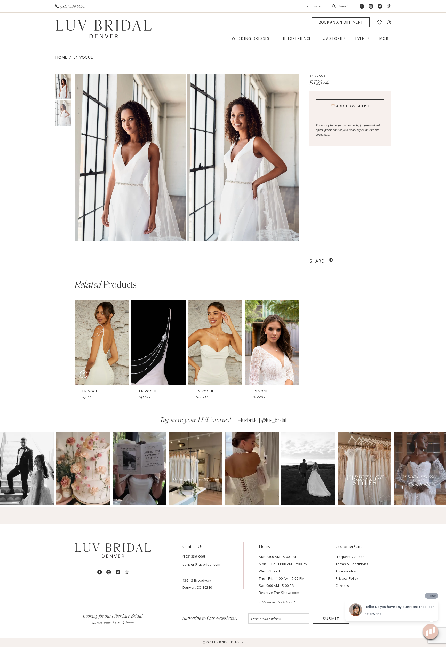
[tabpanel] (129, 157)
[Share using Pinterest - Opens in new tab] (331, 261)
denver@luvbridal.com (201, 564)
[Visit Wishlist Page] (379, 22)
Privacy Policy (347, 578)
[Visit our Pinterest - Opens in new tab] (380, 6)
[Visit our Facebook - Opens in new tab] (361, 6)
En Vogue (83, 57)
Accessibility (346, 571)
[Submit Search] (335, 6)
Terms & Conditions (352, 564)
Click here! (124, 623)
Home (61, 57)
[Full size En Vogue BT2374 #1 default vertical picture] (243, 157)
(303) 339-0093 (194, 556)
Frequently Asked (350, 556)
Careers (342, 585)
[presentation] (102, 342)
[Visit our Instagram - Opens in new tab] (370, 6)
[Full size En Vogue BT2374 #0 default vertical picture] (130, 157)
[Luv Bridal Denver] (103, 30)
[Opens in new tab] (27, 468)
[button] (312, 6)
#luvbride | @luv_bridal (262, 420)
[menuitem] (70, 6)
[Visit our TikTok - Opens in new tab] (388, 6)
